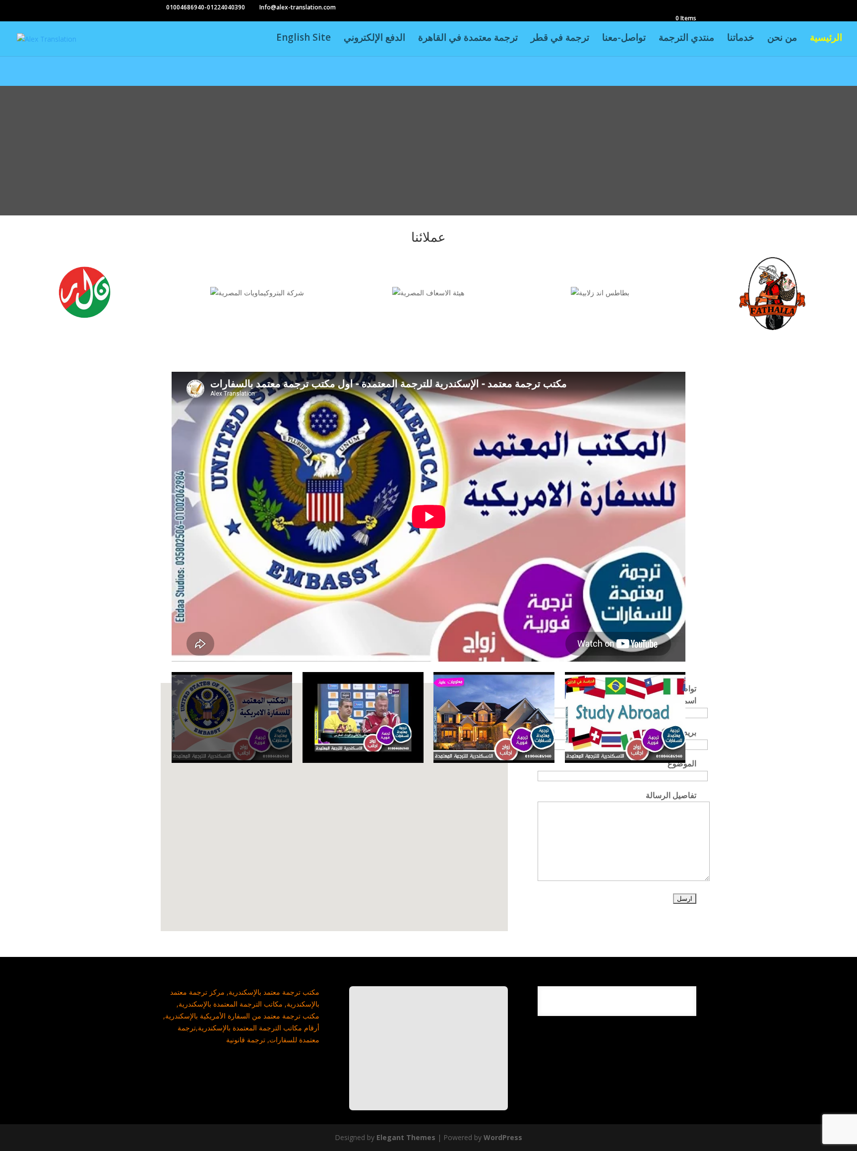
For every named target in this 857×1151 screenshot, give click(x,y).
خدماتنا (740, 39)
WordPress (503, 1137)
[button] (342, 823)
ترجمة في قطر (560, 39)
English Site (303, 39)
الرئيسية (826, 39)
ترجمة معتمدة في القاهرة (468, 39)
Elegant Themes (405, 1137)
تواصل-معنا (624, 39)
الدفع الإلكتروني (374, 39)
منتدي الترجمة (686, 39)
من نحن (782, 39)
